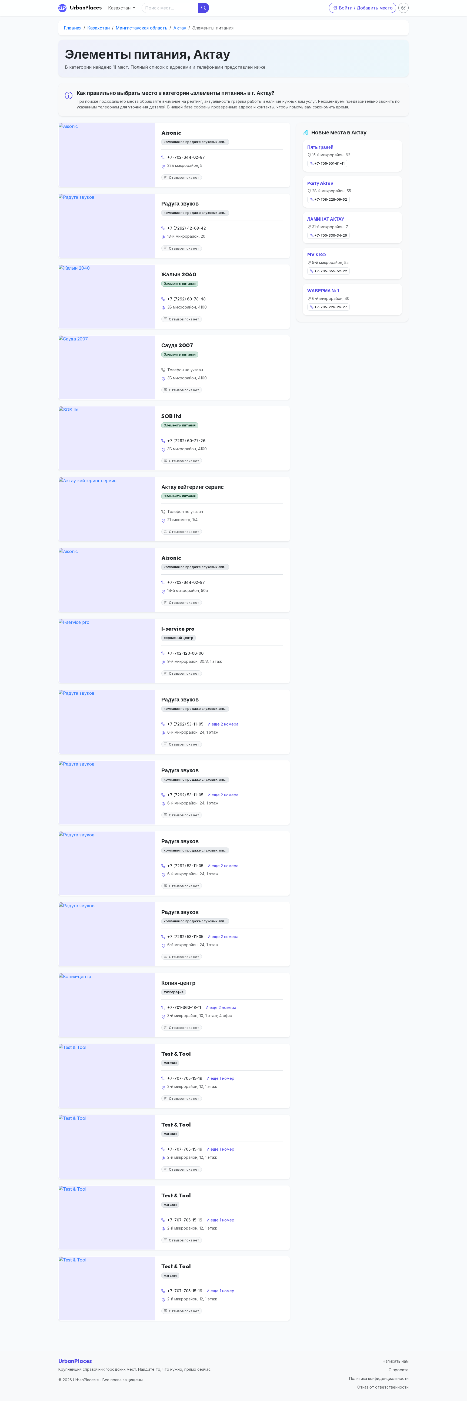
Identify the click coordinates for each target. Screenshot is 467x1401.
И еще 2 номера (223, 724)
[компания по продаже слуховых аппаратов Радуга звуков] (107, 226)
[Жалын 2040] (107, 297)
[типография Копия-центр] (107, 1005)
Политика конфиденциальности (379, 1378)
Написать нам (396, 1361)
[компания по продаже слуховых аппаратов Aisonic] (107, 155)
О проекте (399, 1369)
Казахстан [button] (120, 8)
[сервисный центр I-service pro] (107, 651)
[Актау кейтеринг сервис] (107, 509)
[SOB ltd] (107, 438)
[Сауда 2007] (107, 367)
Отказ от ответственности (383, 1387)
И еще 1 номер (220, 1078)
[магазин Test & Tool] (107, 1076)
